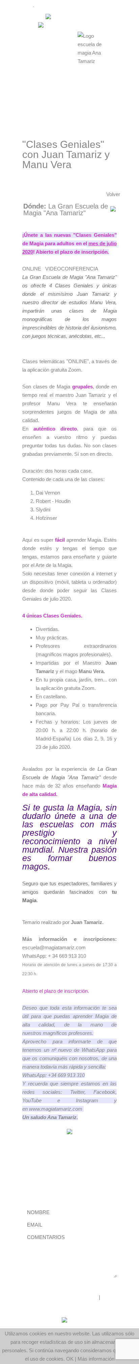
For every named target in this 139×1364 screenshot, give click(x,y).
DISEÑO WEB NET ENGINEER (62, 1297)
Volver (113, 194)
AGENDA (19, 6)
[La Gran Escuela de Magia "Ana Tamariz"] (113, 210)
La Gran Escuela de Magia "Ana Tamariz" (65, 209)
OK (70, 1359)
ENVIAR (31, 1282)
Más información (96, 1359)
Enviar (39, 1184)
